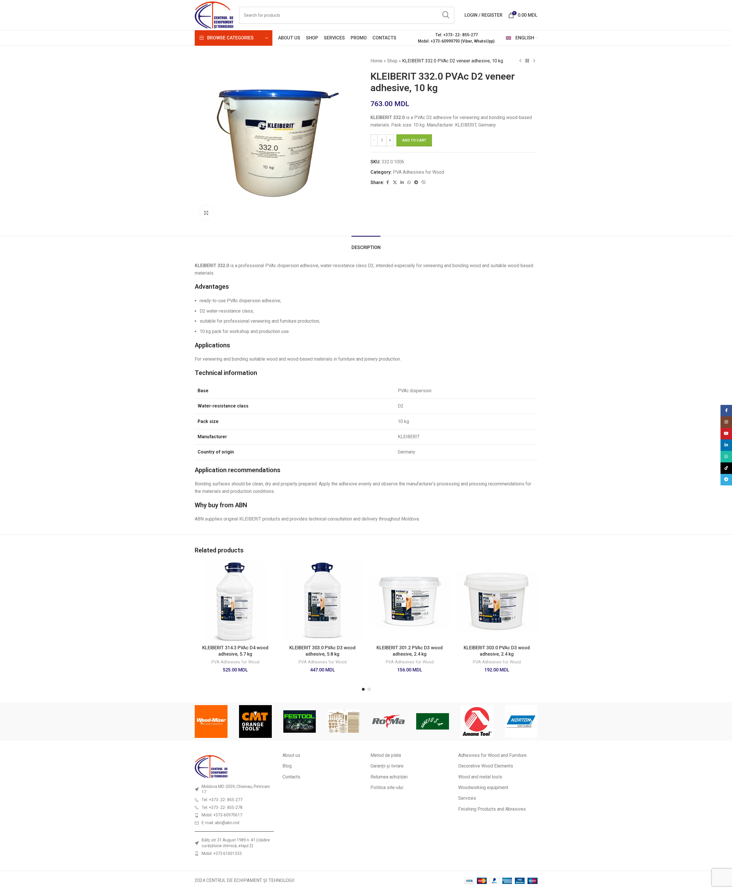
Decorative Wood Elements (485, 766)
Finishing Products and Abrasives (492, 809)
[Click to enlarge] (206, 213)
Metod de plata (385, 755)
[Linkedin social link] (402, 182)
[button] (201, 721)
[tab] (366, 244)
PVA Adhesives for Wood (418, 172)
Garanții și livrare (387, 766)
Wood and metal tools (480, 777)
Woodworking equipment (483, 787)
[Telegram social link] (416, 182)
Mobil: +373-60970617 (222, 815)
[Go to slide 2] (369, 689)
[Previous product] (520, 61)
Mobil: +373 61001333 (222, 853)
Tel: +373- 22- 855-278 (222, 807)
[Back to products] (527, 61)
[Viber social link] (423, 182)
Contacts (291, 777)
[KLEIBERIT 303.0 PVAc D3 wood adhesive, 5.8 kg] (322, 601)
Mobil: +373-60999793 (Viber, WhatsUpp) (456, 41)
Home (376, 61)
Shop (392, 61)
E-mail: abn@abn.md (220, 822)
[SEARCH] (445, 15)
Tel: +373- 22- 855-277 (456, 34)
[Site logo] (214, 15)
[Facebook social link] (387, 182)
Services (467, 798)
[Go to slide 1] (363, 689)
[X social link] (395, 182)
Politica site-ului (386, 787)
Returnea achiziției (389, 777)
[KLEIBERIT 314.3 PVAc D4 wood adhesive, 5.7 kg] (235, 601)
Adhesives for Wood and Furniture (492, 755)
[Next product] (534, 61)
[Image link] (211, 766)
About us (291, 755)
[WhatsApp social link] (409, 182)
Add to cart (414, 140)
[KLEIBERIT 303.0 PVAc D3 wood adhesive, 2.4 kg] (497, 601)
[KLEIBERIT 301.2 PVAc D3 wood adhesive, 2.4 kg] (409, 601)
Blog (287, 766)
